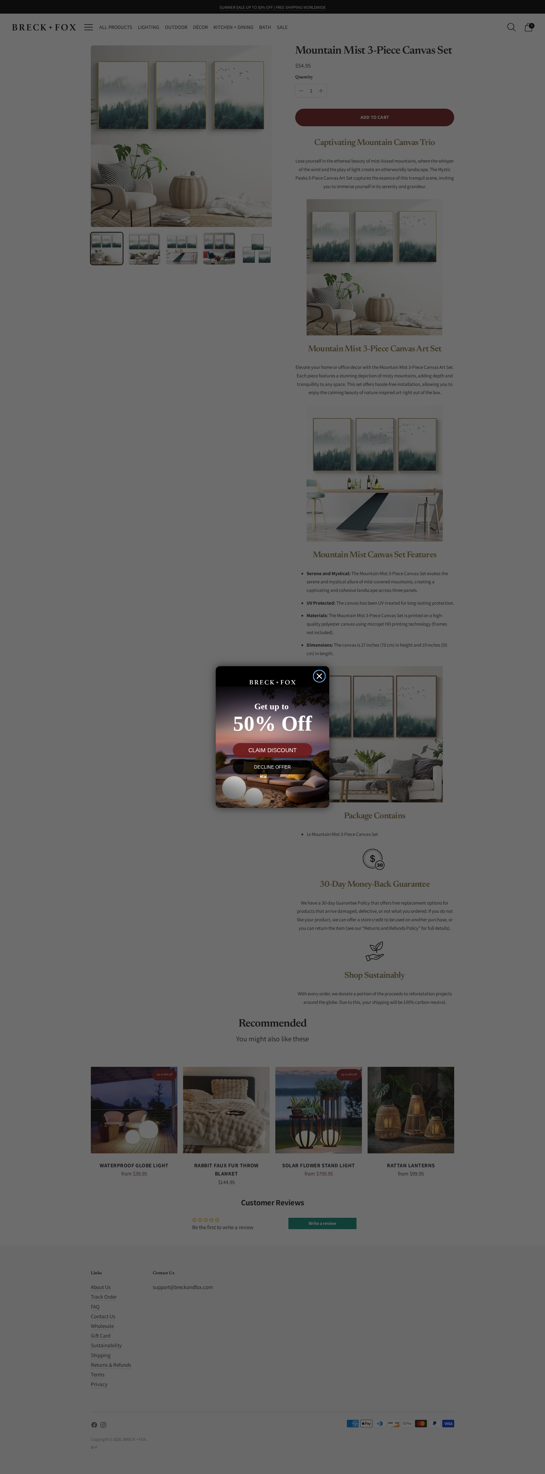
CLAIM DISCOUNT (272, 750)
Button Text (272, 788)
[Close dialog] (319, 676)
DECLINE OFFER (272, 767)
